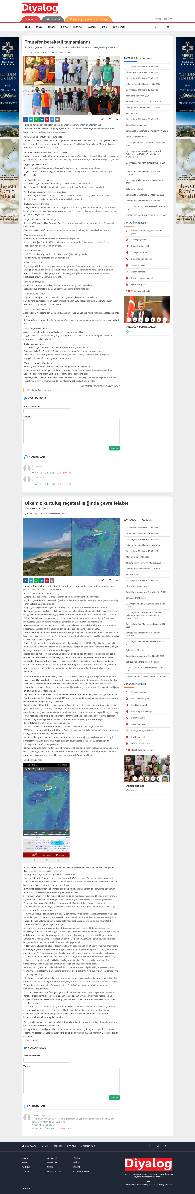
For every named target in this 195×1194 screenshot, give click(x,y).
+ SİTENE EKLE (88, 1146)
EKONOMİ (77, 27)
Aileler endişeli (135, 785)
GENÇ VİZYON (118, 27)
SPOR (104, 27)
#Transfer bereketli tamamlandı (39, 390)
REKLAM (58, 1146)
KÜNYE (45, 1146)
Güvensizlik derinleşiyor (141, 327)
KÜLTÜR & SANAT (82, 1171)
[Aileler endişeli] (147, 770)
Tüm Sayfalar (147, 59)
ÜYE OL (158, 19)
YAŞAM (76, 1166)
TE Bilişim (26, 1188)
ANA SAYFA (31, 19)
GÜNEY (39, 27)
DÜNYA (64, 27)
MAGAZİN (92, 27)
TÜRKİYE (51, 27)
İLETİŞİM (71, 1146)
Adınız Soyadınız (31, 406)
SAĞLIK (76, 1162)
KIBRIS (27, 27)
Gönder (114, 448)
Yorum (26, 416)
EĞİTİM (76, 1158)
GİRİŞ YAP (168, 19)
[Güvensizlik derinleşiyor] (147, 311)
